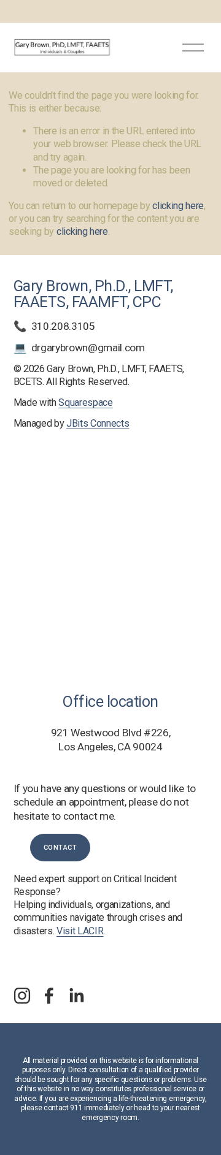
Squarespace (85, 402)
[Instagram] (22, 995)
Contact (60, 848)
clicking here (178, 206)
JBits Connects (97, 423)
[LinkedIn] (76, 995)
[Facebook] (49, 995)
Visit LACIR (79, 931)
